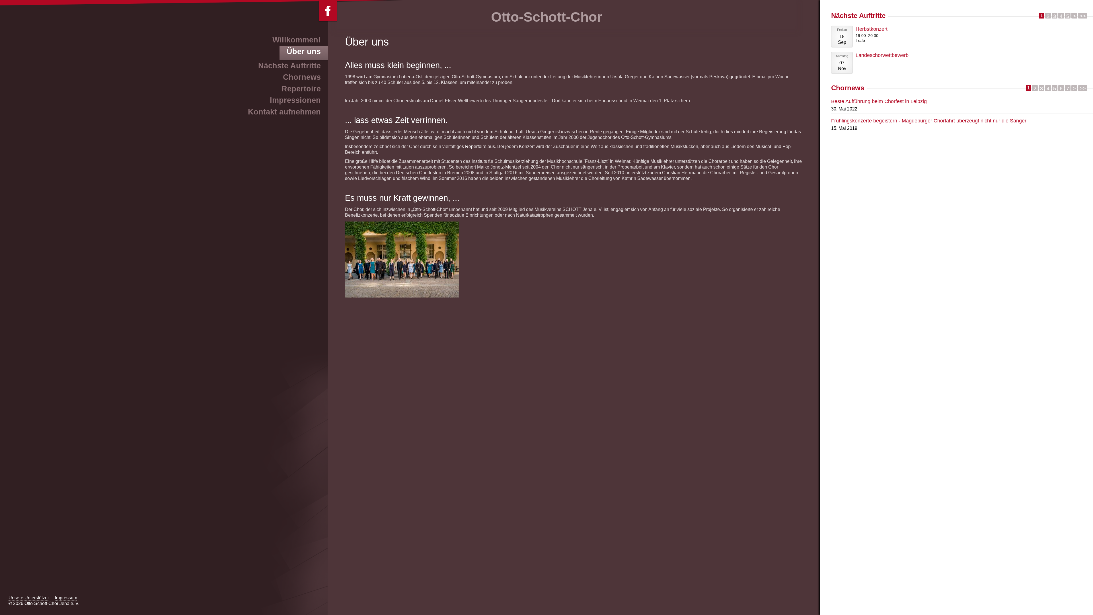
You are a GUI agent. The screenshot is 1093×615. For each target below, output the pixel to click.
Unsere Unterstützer (29, 597)
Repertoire (475, 146)
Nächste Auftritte (289, 66)
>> (1083, 16)
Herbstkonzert (871, 29)
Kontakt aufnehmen (284, 112)
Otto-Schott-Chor (546, 16)
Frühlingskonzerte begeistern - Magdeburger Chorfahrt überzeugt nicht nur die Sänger (928, 121)
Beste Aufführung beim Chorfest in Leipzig (879, 101)
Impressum (66, 597)
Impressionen (295, 100)
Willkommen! (296, 40)
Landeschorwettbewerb (882, 55)
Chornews (302, 77)
